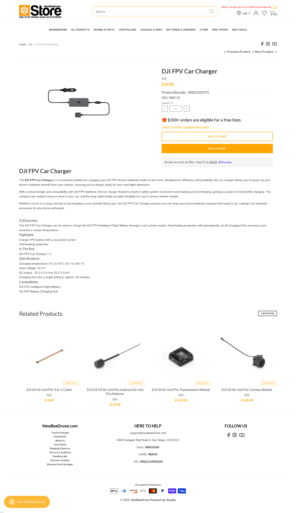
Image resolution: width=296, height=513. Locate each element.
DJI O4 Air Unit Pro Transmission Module (181, 390)
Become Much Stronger (60, 464)
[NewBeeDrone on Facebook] (262, 44)
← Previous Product (237, 51)
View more (267, 313)
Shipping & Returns (60, 448)
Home (22, 44)
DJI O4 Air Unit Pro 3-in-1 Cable (49, 390)
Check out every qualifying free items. (186, 127)
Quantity (167, 103)
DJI (30, 44)
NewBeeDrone (140, 499)
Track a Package (60, 432)
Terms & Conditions (60, 452)
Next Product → (266, 51)
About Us (60, 440)
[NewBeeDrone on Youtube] (274, 44)
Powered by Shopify (163, 499)
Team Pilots (60, 444)
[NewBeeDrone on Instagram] (268, 44)
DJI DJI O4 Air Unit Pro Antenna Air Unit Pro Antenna (115, 392)
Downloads (60, 436)
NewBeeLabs (60, 456)
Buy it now (217, 148)
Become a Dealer (60, 460)
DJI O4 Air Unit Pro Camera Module (246, 390)
